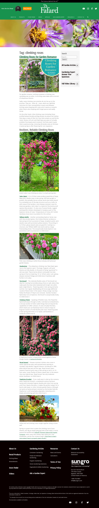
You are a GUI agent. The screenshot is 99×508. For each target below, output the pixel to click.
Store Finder (31, 17)
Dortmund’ (23, 281)
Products (22, 17)
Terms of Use (55, 462)
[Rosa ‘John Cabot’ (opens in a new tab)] (27, 196)
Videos (40, 17)
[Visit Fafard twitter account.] (96, 8)
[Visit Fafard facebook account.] (92, 8)
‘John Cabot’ (23, 196)
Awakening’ (23, 266)
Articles (47, 17)
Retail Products (15, 454)
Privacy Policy (55, 467)
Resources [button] (71, 17)
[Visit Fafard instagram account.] (88, 8)
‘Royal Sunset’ (23, 362)
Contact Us (81, 17)
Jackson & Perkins (35, 359)
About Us (13, 17)
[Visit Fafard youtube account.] (83, 8)
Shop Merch (27, 8)
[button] (87, 17)
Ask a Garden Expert (58, 17)
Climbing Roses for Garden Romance (38, 57)
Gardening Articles (37, 448)
